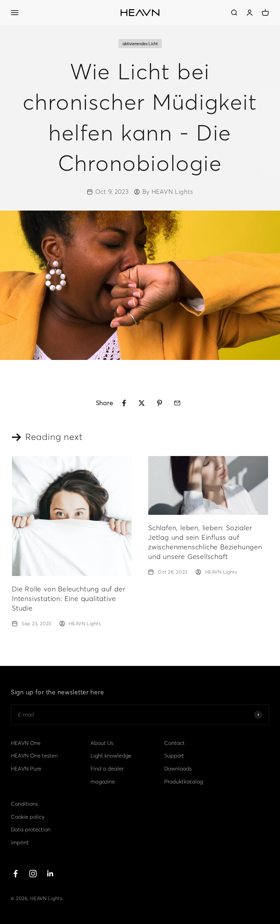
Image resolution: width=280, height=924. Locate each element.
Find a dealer (107, 768)
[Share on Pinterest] (159, 403)
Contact (174, 742)
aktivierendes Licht (140, 43)
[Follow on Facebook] (15, 873)
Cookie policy (27, 816)
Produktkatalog (183, 781)
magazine (102, 781)
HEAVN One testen (34, 755)
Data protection (31, 829)
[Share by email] (177, 403)
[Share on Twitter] (142, 403)
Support (174, 755)
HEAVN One (26, 742)
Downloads (178, 768)
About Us (101, 742)
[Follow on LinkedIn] (50, 873)
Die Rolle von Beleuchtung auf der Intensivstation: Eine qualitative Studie (68, 598)
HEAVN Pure (26, 768)
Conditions (24, 803)
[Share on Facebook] (124, 403)
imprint (20, 842)
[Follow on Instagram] (33, 873)
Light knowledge (110, 755)
